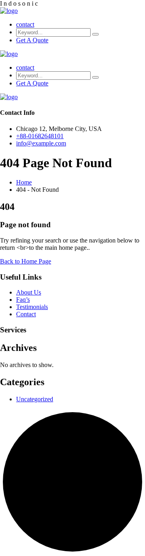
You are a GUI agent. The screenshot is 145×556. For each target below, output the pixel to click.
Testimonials (32, 306)
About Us (28, 292)
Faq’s (23, 299)
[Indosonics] (9, 10)
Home (24, 182)
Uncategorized (34, 399)
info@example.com (41, 143)
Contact (26, 314)
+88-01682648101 (40, 136)
